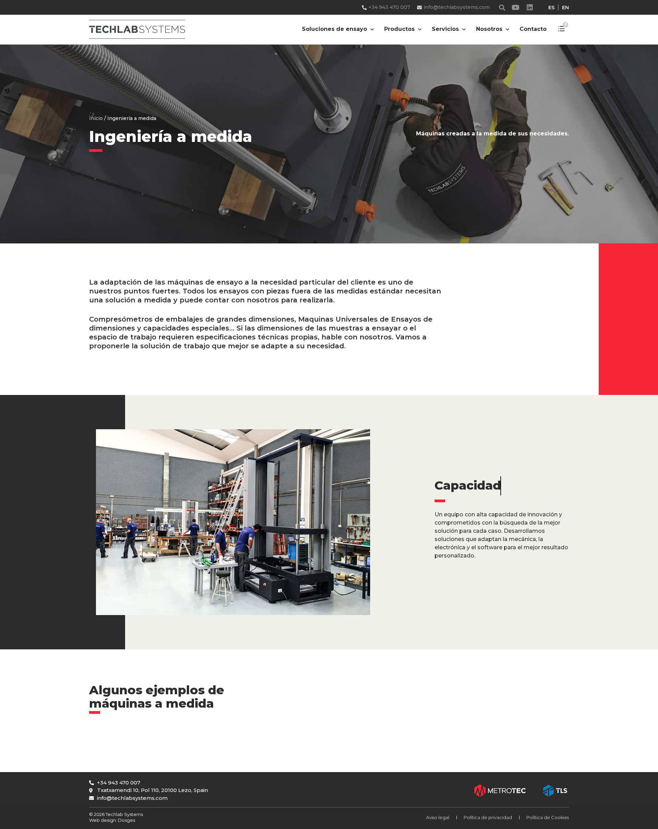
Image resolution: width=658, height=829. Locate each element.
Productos (399, 29)
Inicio (96, 118)
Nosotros (489, 29)
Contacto (533, 29)
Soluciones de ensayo (334, 29)
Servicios (445, 29)
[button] (502, 7)
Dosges (126, 820)
